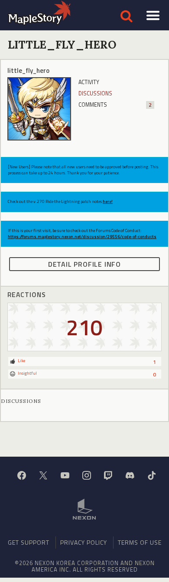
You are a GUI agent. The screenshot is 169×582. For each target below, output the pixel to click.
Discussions (95, 93)
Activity (88, 82)
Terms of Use (140, 542)
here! (108, 201)
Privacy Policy (83, 542)
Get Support (28, 542)
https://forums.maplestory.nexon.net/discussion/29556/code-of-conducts (82, 236)
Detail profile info (84, 264)
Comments (114, 105)
